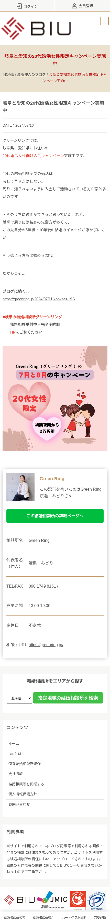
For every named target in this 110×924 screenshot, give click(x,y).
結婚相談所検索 (14, 917)
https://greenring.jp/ (46, 645)
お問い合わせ (19, 804)
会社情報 (15, 774)
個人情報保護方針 (22, 794)
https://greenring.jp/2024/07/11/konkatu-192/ (39, 299)
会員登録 (86, 6)
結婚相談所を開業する (26, 784)
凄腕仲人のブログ (31, 74)
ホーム (13, 744)
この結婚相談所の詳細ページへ (55, 516)
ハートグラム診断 (74, 917)
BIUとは (14, 754)
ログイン (31, 6)
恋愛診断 (100, 917)
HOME (8, 74)
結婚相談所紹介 (43, 917)
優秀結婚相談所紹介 (24, 764)
